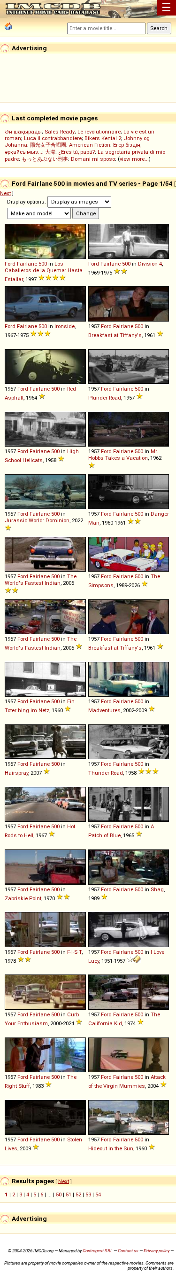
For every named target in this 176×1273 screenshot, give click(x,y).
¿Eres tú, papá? (76, 152)
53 (88, 1194)
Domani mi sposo (93, 159)
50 (58, 1194)
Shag (157, 889)
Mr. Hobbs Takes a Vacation (123, 454)
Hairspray (16, 773)
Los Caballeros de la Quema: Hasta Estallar (44, 271)
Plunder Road (104, 397)
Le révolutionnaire (99, 131)
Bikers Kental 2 (102, 138)
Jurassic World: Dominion (37, 520)
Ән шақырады (23, 131)
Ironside (64, 326)
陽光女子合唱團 (48, 144)
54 (98, 1194)
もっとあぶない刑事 (45, 159)
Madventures (104, 710)
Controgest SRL (98, 1250)
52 (78, 1194)
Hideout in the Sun (110, 1148)
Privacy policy (156, 1250)
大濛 (50, 152)
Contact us (128, 1250)
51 (68, 1194)
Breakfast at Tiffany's (115, 335)
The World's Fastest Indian (41, 579)
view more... (134, 159)
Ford (10, 263)
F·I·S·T (74, 952)
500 (42, 263)
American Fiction (89, 144)
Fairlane (27, 263)
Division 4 (150, 263)
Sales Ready (60, 131)
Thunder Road (105, 773)
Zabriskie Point (23, 898)
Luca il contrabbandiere (53, 138)
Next (5, 193)
